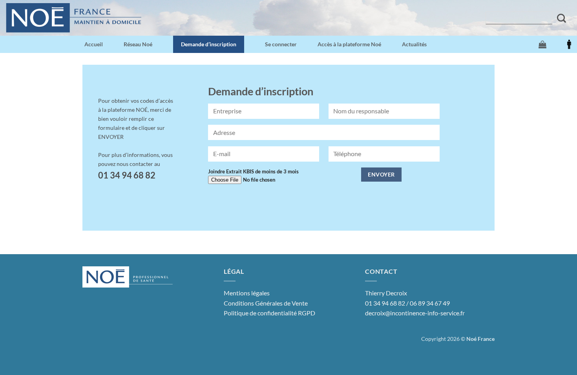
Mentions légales (247, 293)
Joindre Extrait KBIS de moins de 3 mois (253, 171)
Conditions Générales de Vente (266, 303)
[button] (542, 44)
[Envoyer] (561, 18)
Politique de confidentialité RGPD (269, 313)
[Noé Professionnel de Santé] (73, 17)
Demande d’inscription (208, 44)
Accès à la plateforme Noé (349, 44)
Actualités (414, 44)
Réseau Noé (138, 44)
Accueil (93, 44)
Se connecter (281, 44)
